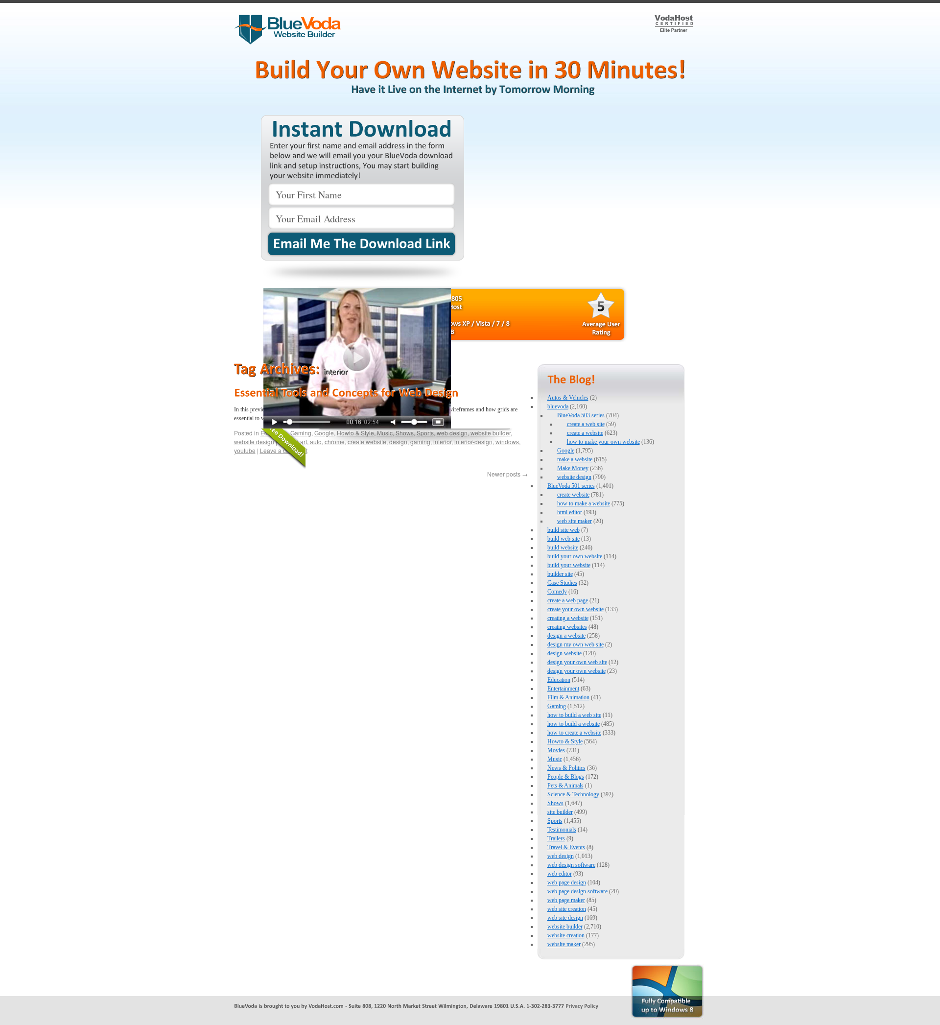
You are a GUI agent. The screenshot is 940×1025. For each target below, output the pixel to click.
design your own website (576, 670)
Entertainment (563, 688)
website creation (566, 935)
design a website (566, 635)
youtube (245, 450)
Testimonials (561, 829)
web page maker (566, 900)
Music (554, 759)
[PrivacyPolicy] (581, 1005)
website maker (564, 944)
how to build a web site (574, 715)
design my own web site (575, 644)
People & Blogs (565, 776)
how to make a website (583, 503)
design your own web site (577, 662)
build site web (563, 529)
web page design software (577, 891)
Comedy (557, 591)
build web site (563, 538)
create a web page (567, 600)
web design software (571, 864)
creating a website (567, 618)
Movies (556, 750)
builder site (560, 574)
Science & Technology (573, 794)
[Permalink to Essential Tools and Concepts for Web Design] (346, 392)
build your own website (574, 556)
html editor (569, 512)
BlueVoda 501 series (571, 485)
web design (560, 856)
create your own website (575, 609)
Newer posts (507, 474)
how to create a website (574, 732)
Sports (555, 820)
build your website (568, 565)
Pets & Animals (565, 785)
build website (562, 547)
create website (573, 494)
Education (558, 679)
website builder (565, 926)
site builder (560, 812)
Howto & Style (565, 741)
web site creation (566, 909)
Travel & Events (566, 847)
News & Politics (566, 767)
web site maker (574, 521)
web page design (566, 882)
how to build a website (573, 723)
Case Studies (562, 582)
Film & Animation (568, 697)
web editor (559, 873)
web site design (565, 917)
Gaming (556, 706)
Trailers (556, 838)
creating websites (567, 626)
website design (254, 441)
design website (564, 653)
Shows (555, 803)
